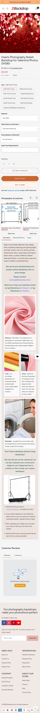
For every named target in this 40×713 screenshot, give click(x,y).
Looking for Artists (7, 685)
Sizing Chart (26, 663)
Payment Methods (7, 690)
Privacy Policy (26, 692)
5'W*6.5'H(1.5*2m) (25, 89)
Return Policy (26, 666)
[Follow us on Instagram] (9, 622)
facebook (25, 291)
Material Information (28, 654)
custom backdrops (13, 509)
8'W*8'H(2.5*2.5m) (27, 98)
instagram (25, 288)
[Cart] (36, 9)
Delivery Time (6, 666)
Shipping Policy (27, 659)
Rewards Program (7, 678)
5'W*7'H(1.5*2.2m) (9, 94)
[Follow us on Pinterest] (13, 622)
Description (6, 237)
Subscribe (32, 638)
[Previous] (31, 198)
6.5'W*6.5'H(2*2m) (27, 94)
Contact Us (5, 659)
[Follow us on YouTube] (18, 622)
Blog (23, 688)
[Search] (7, 9)
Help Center (26, 680)
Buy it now (20, 185)
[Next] (36, 198)
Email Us (25, 684)
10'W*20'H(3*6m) (26, 103)
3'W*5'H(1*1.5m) (9, 89)
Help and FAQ (6, 663)
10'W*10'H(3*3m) (9, 103)
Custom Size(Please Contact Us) (14, 108)
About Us (5, 654)
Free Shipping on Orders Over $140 (20, 2)
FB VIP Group (6, 681)
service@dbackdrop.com (20, 280)
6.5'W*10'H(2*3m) (9, 98)
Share (15, 75)
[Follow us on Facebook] (4, 622)
